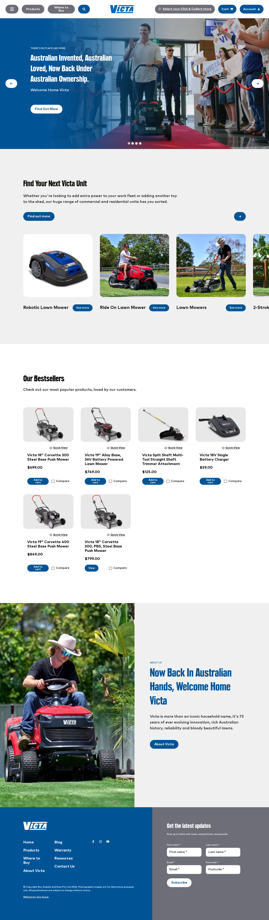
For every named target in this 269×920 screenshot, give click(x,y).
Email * (171, 863)
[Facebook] (93, 841)
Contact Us (64, 866)
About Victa (164, 744)
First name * (173, 845)
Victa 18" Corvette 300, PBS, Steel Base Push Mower (103, 546)
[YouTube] (107, 841)
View (91, 568)
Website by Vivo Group (36, 897)
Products (33, 9)
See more (82, 308)
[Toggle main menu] (11, 9)
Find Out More (46, 109)
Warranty (62, 850)
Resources (63, 858)
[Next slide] (258, 83)
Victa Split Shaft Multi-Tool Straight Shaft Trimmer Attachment (162, 459)
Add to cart (38, 481)
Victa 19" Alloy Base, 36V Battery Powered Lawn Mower (104, 459)
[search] (84, 9)
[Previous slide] (11, 83)
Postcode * (212, 863)
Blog (58, 842)
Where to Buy (61, 9)
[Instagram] (100, 841)
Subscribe (179, 882)
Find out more (39, 216)
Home (28, 842)
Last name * (212, 845)
